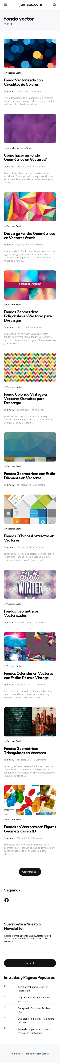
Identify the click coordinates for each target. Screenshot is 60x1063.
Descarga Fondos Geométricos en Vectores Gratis (29, 235)
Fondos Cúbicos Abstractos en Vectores (29, 538)
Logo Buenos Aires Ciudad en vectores (34, 999)
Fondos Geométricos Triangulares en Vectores (25, 750)
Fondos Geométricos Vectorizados (21, 613)
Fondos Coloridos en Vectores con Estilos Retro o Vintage (28, 675)
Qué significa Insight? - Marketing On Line (36, 1020)
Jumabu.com (31, 4)
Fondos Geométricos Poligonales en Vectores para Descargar (28, 316)
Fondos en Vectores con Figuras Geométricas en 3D (30, 828)
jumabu (10, 91)
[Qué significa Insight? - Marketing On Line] (7, 1017)
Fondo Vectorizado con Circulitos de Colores (23, 82)
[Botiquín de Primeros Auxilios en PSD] (7, 1007)
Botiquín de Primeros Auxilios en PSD (35, 1009)
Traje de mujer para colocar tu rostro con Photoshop (34, 1031)
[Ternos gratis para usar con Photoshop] (7, 985)
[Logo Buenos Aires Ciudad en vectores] (7, 996)
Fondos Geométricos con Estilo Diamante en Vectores (29, 475)
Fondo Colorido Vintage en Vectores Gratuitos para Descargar (26, 398)
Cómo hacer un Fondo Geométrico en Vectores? (25, 157)
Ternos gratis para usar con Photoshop (33, 988)
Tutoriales (11, 148)
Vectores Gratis (13, 72)
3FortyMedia (41, 1053)
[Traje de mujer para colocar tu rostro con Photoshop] (7, 1028)
